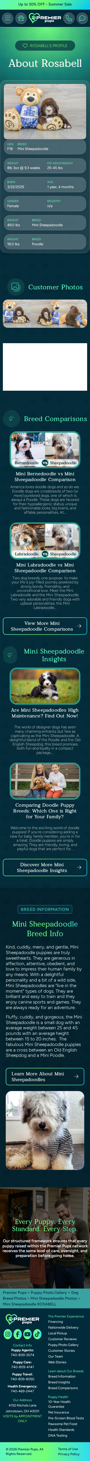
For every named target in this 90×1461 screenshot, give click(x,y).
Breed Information (62, 1376)
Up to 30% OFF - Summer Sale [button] (45, 4)
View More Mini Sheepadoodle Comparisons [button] (42, 626)
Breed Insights (59, 1382)
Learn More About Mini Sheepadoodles (38, 1076)
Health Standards (61, 1430)
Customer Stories (61, 1351)
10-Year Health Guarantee (59, 1404)
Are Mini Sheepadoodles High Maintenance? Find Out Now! (45, 713)
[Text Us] (82, 18)
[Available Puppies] (21, 18)
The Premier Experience (66, 1316)
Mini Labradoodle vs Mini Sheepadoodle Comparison (45, 567)
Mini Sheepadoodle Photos (53, 1298)
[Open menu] (7, 18)
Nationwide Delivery (63, 1327)
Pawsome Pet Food (62, 1424)
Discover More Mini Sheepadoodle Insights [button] (42, 867)
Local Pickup (57, 1333)
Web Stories (57, 1362)
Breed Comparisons (63, 1388)
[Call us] (69, 18)
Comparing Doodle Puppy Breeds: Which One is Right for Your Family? (45, 810)
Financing (55, 1322)
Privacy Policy (69, 1454)
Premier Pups (14, 1292)
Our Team (55, 1356)
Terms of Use (68, 1449)
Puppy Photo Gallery (49, 1292)
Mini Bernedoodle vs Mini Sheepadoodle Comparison (45, 476)
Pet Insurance (58, 1412)
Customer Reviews (62, 1339)
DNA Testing (57, 1436)
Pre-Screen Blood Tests (66, 1418)
